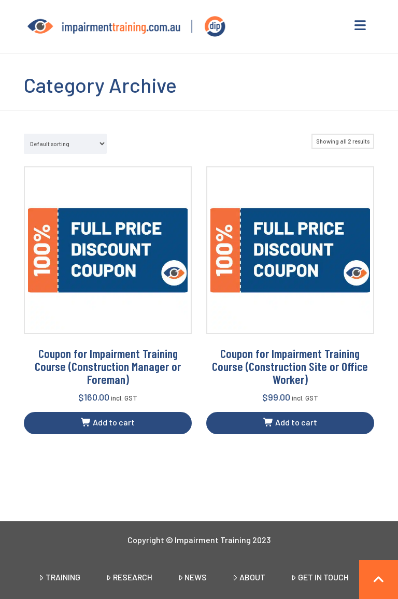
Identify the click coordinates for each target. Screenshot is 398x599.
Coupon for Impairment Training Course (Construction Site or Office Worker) (290, 366)
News (195, 577)
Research (132, 577)
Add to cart (113, 422)
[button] (360, 25)
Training (63, 577)
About (252, 577)
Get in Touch (323, 577)
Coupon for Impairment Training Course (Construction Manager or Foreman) (108, 366)
